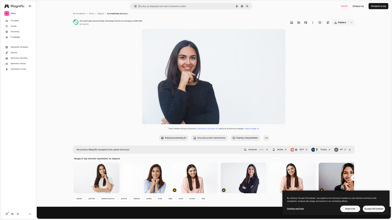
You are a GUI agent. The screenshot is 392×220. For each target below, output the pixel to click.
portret (124, 198)
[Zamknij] (350, 149)
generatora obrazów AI (207, 128)
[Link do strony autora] (75, 22)
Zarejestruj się (378, 6)
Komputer (256, 149)
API (341, 149)
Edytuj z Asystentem (247, 137)
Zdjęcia (101, 13)
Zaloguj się (358, 6)
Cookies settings (295, 208)
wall (203, 198)
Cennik (344, 6)
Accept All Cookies (373, 208)
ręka (170, 198)
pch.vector (84, 24)
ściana (192, 198)
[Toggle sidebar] (30, 6)
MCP (302, 149)
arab (160, 198)
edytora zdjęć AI (252, 128)
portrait (92, 198)
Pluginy (323, 149)
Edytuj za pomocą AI (175, 137)
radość (79, 198)
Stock (91, 13)
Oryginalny (163, 34)
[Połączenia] (6, 213)
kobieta (137, 198)
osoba (149, 198)
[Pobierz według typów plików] (352, 22)
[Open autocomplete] (134, 6)
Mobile (280, 149)
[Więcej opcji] (313, 22)
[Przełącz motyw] (17, 213)
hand (181, 198)
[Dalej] (353, 178)
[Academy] (12, 213)
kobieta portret (108, 198)
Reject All (350, 208)
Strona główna (79, 13)
